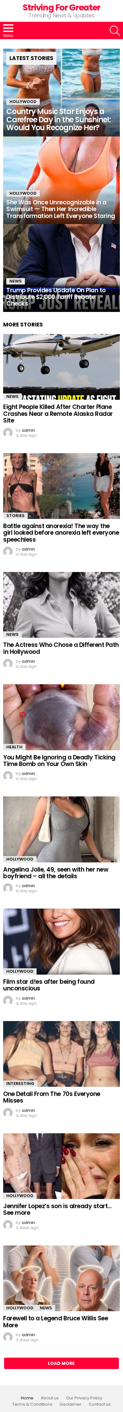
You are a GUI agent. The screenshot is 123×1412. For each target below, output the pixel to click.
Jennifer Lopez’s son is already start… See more (57, 1209)
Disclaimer (70, 1404)
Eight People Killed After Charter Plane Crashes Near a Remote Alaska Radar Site (58, 414)
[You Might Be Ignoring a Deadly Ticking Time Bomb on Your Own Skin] (61, 717)
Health (14, 747)
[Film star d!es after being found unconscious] (61, 941)
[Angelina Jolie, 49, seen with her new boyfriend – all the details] (61, 829)
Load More (61, 1363)
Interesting (20, 1083)
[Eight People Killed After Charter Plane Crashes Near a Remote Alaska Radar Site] (61, 367)
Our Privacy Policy (84, 1398)
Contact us (100, 1404)
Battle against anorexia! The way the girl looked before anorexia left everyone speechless (61, 533)
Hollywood (23, 102)
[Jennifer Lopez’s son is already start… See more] (61, 1166)
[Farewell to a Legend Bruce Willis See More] (61, 1278)
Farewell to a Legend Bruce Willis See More (55, 1321)
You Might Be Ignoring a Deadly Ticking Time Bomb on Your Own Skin (59, 760)
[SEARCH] (115, 31)
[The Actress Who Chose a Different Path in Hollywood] (61, 605)
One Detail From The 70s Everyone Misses (51, 1097)
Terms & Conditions (32, 1404)
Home (27, 1398)
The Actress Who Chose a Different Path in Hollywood (61, 648)
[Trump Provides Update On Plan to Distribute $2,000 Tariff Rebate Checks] (61, 268)
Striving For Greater (61, 7)
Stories (15, 516)
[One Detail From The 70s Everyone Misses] (61, 1054)
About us (50, 1398)
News (15, 281)
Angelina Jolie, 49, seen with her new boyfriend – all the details (55, 872)
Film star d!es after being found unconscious (49, 985)
